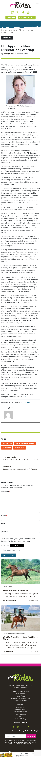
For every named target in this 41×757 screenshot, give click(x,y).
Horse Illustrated (20, 701)
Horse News (12, 30)
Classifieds (20, 696)
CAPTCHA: (5, 545)
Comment (5, 491)
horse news (7, 448)
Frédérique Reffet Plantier (25, 443)
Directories (20, 694)
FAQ (20, 716)
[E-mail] (5, 422)
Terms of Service (20, 712)
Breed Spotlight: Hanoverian (15, 590)
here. (24, 397)
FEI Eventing (7, 443)
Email (4, 523)
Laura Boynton (8, 651)
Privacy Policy (20, 714)
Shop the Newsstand (20, 691)
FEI (28, 402)
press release (19, 448)
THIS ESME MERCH (26, 17)
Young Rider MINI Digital (20, 698)
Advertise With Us (20, 709)
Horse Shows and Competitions (14, 633)
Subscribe (11, 17)
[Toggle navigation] (37, 3)
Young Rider (8, 54)
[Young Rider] (20, 5)
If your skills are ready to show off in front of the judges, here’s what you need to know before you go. (20, 645)
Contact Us (20, 707)
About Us (20, 705)
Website (4, 531)
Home (3, 30)
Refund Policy (20, 719)
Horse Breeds (7, 587)
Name (4, 516)
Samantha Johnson (9, 600)
